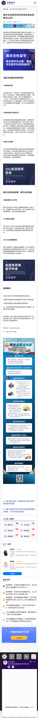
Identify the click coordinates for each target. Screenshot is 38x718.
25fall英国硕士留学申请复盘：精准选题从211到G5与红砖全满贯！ (21, 613)
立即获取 (19, 638)
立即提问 (12, 574)
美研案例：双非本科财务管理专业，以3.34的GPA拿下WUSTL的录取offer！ (21, 592)
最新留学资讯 (23, 9)
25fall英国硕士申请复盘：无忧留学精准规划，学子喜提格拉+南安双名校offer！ (21, 620)
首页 (11, 9)
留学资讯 (15, 9)
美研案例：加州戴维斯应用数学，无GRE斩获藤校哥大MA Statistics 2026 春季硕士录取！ (21, 599)
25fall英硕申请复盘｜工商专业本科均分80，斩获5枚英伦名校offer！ (20, 606)
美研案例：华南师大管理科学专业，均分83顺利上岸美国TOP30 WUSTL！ (21, 586)
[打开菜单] (35, 3)
